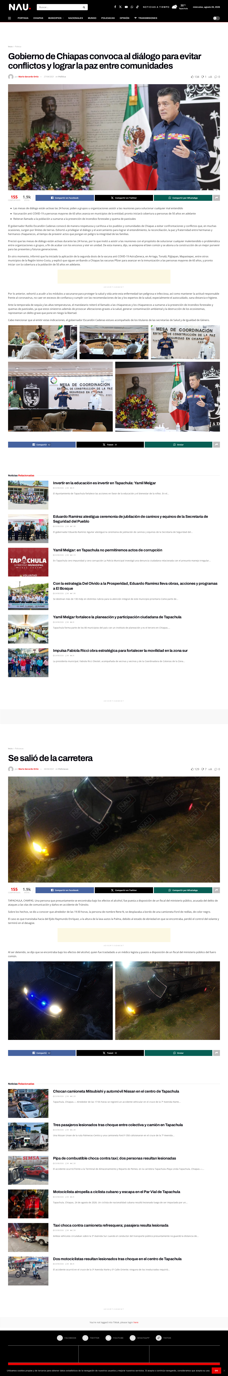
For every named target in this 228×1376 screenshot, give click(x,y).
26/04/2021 (49, 769)
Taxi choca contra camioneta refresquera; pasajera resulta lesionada (110, 1225)
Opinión (124, 18)
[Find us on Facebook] (115, 7)
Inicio (10, 46)
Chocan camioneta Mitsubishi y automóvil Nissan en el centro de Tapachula (116, 1091)
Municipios (55, 18)
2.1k (74, 555)
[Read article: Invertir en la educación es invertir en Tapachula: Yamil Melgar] (28, 495)
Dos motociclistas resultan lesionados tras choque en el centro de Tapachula (117, 1259)
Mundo (92, 18)
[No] (224, 1370)
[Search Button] (84, 7)
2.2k (74, 1096)
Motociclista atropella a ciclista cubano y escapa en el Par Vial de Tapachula (116, 1192)
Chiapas (38, 18)
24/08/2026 (59, 593)
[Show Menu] (9, 18)
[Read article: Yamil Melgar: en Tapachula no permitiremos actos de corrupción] (28, 562)
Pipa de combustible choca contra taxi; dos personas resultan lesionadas (114, 1158)
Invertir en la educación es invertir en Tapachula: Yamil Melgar (104, 483)
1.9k (74, 526)
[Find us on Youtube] (126, 7)
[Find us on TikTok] (137, 7)
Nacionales (75, 18)
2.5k (74, 1230)
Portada (23, 18)
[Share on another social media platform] (216, 198)
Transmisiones (147, 18)
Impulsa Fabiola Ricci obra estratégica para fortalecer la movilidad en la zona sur (120, 651)
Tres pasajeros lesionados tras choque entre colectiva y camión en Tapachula (118, 1125)
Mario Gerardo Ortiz (28, 76)
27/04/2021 (49, 76)
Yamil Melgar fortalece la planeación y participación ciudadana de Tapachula (117, 617)
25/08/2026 (59, 488)
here (135, 1322)
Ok (216, 1370)
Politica (18, 46)
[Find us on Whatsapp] (132, 7)
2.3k (74, 1130)
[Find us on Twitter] (120, 7)
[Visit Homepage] (19, 7)
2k (73, 488)
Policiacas (108, 18)
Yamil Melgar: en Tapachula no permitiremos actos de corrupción (107, 550)
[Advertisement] (114, 34)
